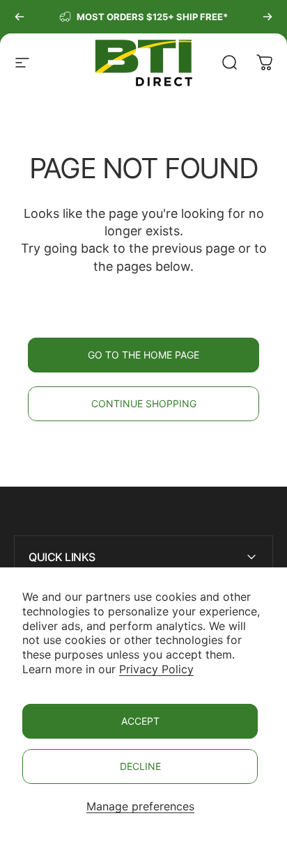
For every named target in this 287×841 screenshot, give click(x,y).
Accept (140, 721)
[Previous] (19, 16)
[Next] (267, 16)
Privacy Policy (156, 669)
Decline (140, 766)
